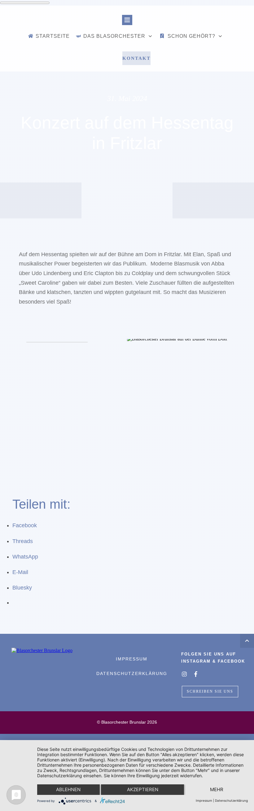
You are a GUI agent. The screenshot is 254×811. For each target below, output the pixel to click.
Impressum (204, 800)
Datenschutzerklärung (231, 800)
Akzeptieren (142, 789)
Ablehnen (68, 789)
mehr (216, 789)
